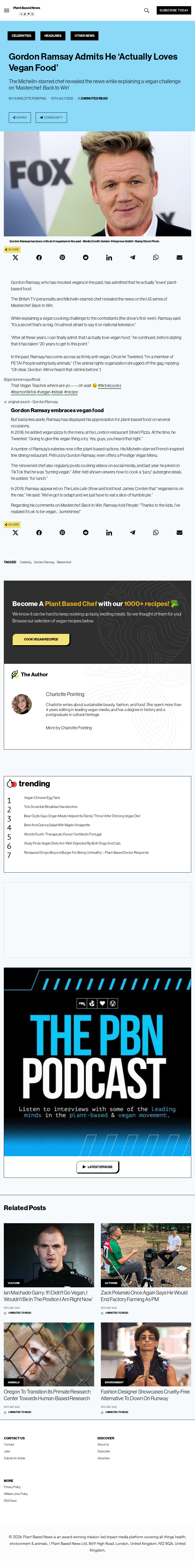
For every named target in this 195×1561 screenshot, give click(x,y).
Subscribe (104, 1451)
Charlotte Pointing (29, 98)
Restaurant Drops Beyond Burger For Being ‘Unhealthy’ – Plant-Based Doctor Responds (86, 852)
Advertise (104, 1458)
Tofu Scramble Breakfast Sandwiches (51, 806)
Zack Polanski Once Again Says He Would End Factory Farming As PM (144, 1296)
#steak (57, 392)
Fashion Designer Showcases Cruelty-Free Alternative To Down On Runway (145, 1395)
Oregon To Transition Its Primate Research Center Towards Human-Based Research (47, 1395)
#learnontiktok (24, 392)
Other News (84, 36)
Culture (14, 1283)
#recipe (71, 392)
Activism (111, 1283)
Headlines (52, 36)
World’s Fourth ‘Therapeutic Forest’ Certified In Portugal (63, 834)
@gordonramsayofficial (22, 379)
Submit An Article (14, 1458)
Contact (9, 1444)
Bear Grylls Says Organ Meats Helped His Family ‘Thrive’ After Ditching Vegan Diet (82, 816)
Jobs (7, 1451)
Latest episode (100, 1167)
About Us (103, 1444)
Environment (114, 1382)
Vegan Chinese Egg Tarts (42, 797)
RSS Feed (10, 1501)
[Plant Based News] (7, 10)
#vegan (43, 392)
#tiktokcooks (109, 385)
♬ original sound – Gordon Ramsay (31, 401)
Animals (14, 1382)
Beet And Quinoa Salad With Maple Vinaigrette (57, 825)
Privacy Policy (12, 1487)
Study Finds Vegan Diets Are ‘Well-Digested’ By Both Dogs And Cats (72, 843)
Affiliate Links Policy (16, 1494)
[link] (26, 14)
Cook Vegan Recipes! (41, 639)
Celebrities (21, 36)
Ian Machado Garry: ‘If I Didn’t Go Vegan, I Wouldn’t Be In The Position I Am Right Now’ (48, 1296)
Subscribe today (174, 10)
